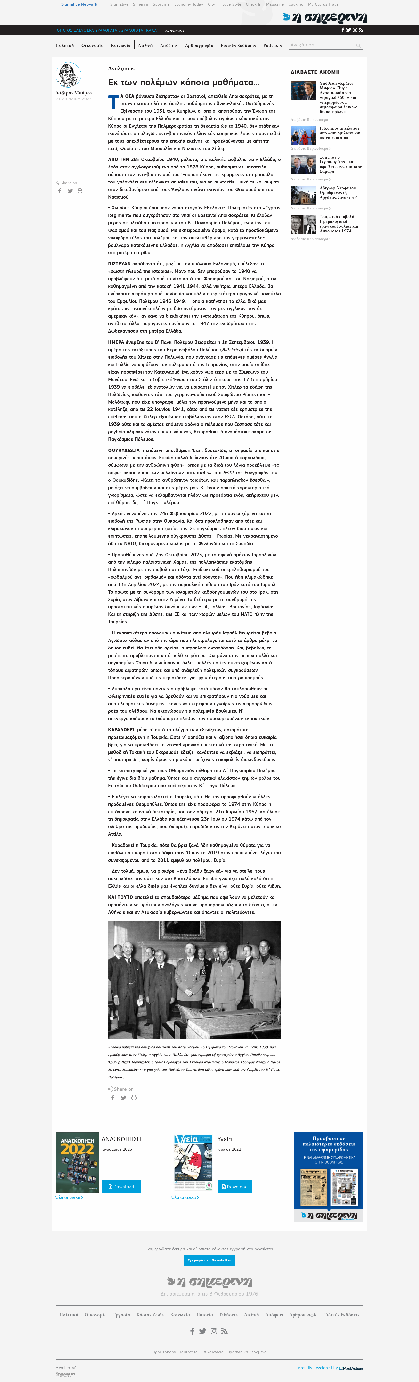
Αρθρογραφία (304, 1315)
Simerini (140, 4)
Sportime (161, 4)
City (211, 4)
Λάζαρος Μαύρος (74, 93)
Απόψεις (274, 1315)
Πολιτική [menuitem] (65, 45)
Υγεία (225, 1139)
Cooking (296, 4)
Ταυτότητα (189, 1352)
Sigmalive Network (79, 4)
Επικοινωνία (213, 1352)
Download (123, 1186)
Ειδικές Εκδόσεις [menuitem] (238, 45)
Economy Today (188, 4)
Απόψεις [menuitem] (169, 45)
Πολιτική (68, 1315)
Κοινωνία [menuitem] (121, 45)
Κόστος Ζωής (150, 1315)
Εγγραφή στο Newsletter (209, 1260)
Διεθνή (251, 1315)
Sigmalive (119, 4)
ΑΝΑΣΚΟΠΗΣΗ (121, 1139)
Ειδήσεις (228, 1315)
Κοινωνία (180, 1315)
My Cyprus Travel (324, 4)
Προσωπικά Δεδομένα (247, 1352)
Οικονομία (96, 1315)
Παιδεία (204, 1315)
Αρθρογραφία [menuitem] (199, 45)
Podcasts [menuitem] (272, 45)
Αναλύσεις (121, 68)
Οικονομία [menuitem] (92, 45)
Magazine (275, 4)
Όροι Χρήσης (164, 1352)
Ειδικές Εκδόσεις (342, 1315)
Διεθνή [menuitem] (145, 45)
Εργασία (121, 1315)
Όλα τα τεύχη (68, 1197)
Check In (253, 4)
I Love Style (230, 4)
